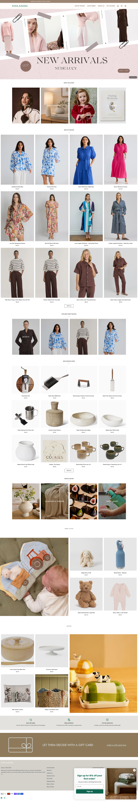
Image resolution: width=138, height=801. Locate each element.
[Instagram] (4, 798)
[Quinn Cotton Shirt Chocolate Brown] (86, 273)
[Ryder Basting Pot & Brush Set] (26, 414)
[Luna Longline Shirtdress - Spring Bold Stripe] (86, 216)
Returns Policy (50, 786)
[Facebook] (1, 798)
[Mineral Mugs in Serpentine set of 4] (112, 448)
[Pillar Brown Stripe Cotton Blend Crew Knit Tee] (17, 273)
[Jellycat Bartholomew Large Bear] (86, 594)
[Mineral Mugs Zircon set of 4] (83, 448)
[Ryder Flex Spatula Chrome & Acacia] (112, 380)
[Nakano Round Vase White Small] (26, 448)
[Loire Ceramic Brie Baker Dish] (17, 650)
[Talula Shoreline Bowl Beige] (83, 414)
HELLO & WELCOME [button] (6, 767)
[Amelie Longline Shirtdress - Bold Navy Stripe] (120, 216)
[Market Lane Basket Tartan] (51, 690)
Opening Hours (51, 775)
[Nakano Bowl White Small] (112, 414)
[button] (80, 6)
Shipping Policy (51, 781)
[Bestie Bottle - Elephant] (120, 554)
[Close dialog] (134, 770)
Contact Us (49, 773)
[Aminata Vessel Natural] (54, 414)
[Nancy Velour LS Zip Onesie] (120, 594)
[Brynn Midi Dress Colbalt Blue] (86, 160)
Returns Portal (50, 784)
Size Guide (49, 778)
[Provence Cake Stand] (51, 650)
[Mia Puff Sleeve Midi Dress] (51, 216)
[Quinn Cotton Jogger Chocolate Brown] (120, 273)
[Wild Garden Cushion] (17, 690)
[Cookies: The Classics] (54, 448)
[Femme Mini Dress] (51, 160)
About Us (49, 770)
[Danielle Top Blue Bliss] (17, 160)
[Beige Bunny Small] (86, 554)
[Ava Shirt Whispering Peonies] (17, 216)
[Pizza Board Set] (26, 380)
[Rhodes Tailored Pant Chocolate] (51, 273)
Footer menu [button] (51, 767)
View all (69, 306)
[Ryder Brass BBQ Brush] (54, 380)
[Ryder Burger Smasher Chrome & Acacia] (83, 380)
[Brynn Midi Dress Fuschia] (120, 160)
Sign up (90, 791)
